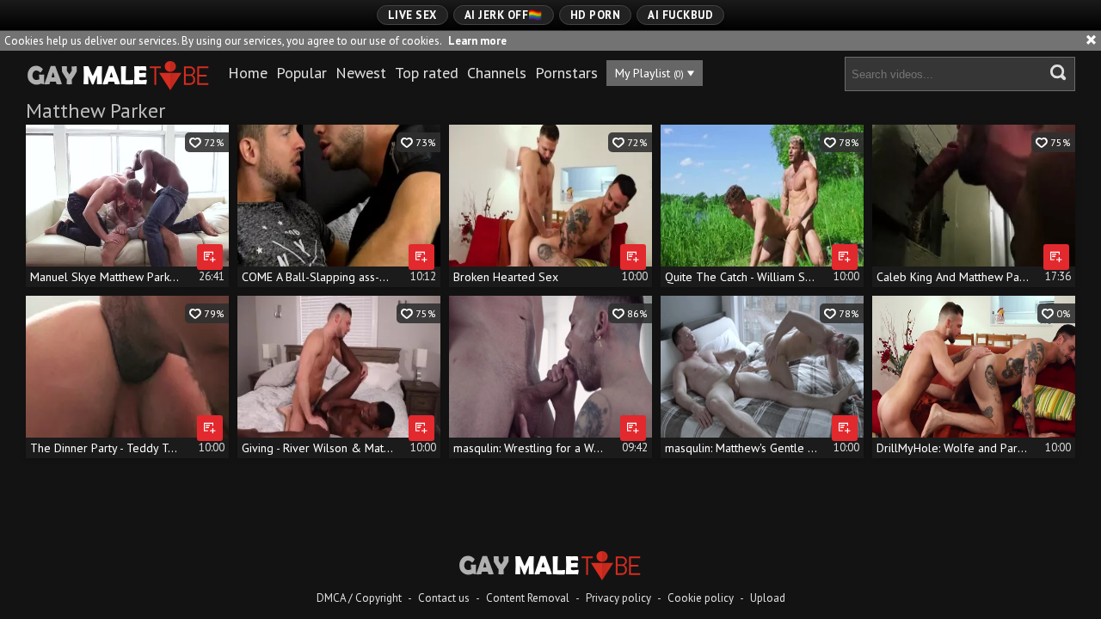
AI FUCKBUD (680, 15)
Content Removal (527, 598)
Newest (360, 73)
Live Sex (412, 15)
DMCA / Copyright (359, 598)
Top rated (426, 73)
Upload (767, 598)
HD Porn (595, 15)
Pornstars (566, 73)
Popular (301, 73)
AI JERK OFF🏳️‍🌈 (503, 15)
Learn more (477, 41)
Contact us (444, 598)
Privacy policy (618, 598)
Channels (496, 73)
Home (248, 73)
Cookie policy (700, 598)
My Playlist (649, 73)
